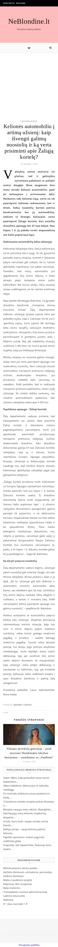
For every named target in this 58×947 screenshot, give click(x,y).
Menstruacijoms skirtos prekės (20, 868)
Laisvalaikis (29, 121)
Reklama (20, 3)
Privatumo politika (29, 945)
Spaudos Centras (23, 704)
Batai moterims (11, 887)
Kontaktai (9, 3)
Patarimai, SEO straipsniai (17, 884)
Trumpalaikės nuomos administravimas (25, 892)
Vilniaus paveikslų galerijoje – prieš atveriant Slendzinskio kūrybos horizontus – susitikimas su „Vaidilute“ (29, 753)
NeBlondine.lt (29, 21)
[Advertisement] (29, 81)
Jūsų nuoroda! (15, 903)
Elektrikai (8, 899)
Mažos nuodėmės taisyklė (17, 880)
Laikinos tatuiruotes (14, 895)
